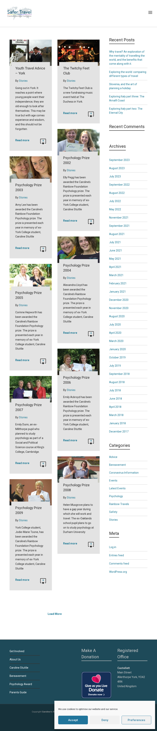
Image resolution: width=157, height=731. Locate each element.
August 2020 (117, 316)
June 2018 (115, 398)
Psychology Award (21, 684)
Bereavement (117, 464)
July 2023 (115, 176)
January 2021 (117, 291)
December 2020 (118, 299)
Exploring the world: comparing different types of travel (127, 74)
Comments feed (119, 563)
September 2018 (119, 373)
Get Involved (17, 651)
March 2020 (116, 341)
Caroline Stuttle (19, 667)
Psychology (116, 496)
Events (113, 480)
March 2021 (116, 275)
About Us (15, 659)
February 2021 (118, 283)
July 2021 (115, 242)
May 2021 (115, 258)
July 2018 (115, 390)
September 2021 (119, 225)
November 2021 (118, 217)
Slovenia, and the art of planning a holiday (123, 86)
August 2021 (117, 234)
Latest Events (117, 488)
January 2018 (117, 423)
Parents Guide (18, 692)
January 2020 (117, 349)
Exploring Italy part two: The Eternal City (125, 110)
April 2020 (115, 332)
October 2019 (117, 357)
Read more (22, 140)
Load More (55, 613)
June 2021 (115, 250)
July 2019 (115, 365)
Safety (113, 511)
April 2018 (115, 406)
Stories (113, 519)
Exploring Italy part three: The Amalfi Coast (126, 98)
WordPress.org (118, 571)
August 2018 (117, 382)
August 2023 (117, 168)
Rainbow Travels (119, 504)
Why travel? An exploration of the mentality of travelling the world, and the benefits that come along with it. (127, 57)
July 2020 (115, 324)
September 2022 (119, 184)
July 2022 (115, 201)
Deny (104, 720)
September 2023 (119, 160)
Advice (113, 457)
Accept (73, 720)
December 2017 (118, 431)
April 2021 (115, 266)
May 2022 (115, 209)
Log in (112, 547)
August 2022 (117, 192)
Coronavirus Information (124, 472)
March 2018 (116, 415)
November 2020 (118, 308)
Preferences (136, 720)
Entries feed (116, 555)
